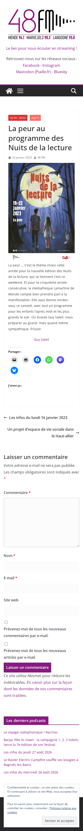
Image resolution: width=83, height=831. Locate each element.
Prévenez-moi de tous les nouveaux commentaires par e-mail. (35, 632)
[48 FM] (9, 90)
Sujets (35, 117)
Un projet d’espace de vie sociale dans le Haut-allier (40, 433)
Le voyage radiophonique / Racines (31, 732)
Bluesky (60, 71)
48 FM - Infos (18, 117)
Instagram (51, 65)
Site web (11, 600)
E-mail (10, 577)
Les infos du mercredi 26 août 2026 (31, 772)
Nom (9, 555)
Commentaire (17, 492)
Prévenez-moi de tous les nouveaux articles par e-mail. (35, 654)
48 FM (41, 157)
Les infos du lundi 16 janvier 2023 (38, 417)
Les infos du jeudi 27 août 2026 (28, 752)
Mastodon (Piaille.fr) (33, 71)
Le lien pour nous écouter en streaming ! (41, 48)
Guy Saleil (41, 339)
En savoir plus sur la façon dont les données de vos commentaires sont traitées (38, 689)
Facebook (31, 65)
